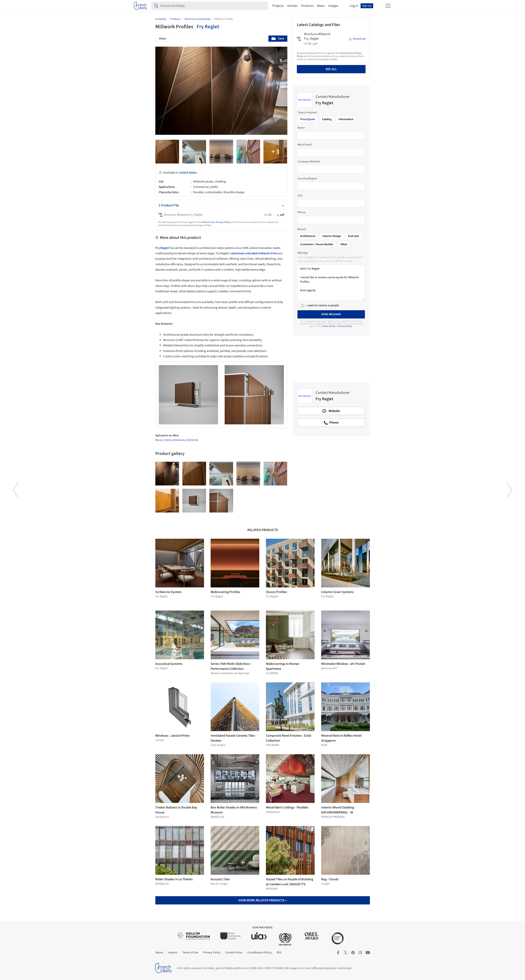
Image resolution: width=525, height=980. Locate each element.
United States (188, 172)
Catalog (327, 119)
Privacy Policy (223, 222)
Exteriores (179, 440)
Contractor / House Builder (316, 244)
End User (353, 236)
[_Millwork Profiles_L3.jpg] (221, 500)
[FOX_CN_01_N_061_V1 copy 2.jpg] (275, 151)
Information (346, 119)
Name (301, 128)
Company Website (308, 162)
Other (343, 244)
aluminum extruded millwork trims (254, 253)
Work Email (304, 145)
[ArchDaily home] (140, 6)
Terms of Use (208, 222)
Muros (159, 440)
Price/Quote (307, 119)
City (299, 195)
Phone (301, 212)
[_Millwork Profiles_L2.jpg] (194, 500)
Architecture (307, 236)
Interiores (192, 440)
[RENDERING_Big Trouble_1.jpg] (221, 151)
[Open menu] (388, 5)
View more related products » (262, 900)
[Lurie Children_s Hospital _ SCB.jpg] (248, 151)
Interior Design (331, 236)
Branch (301, 229)
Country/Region (307, 178)
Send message (331, 314)
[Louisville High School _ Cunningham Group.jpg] (167, 500)
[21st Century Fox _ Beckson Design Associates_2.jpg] (167, 151)
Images (333, 6)
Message (302, 253)
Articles (292, 6)
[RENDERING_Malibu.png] (194, 151)
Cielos (168, 440)
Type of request (307, 112)
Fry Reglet (208, 26)
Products (307, 6)
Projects (278, 6)
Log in (354, 6)
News (321, 6)
